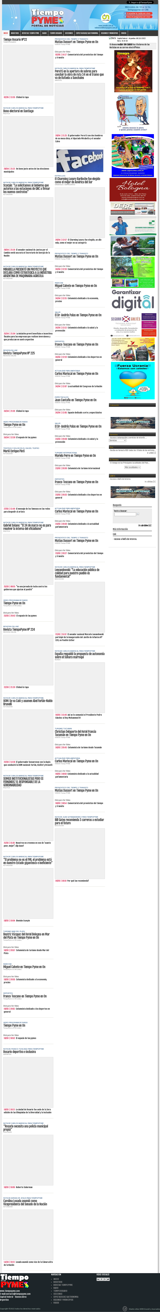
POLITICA (6, 113)
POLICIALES (7, 1132)
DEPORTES (7, 1054)
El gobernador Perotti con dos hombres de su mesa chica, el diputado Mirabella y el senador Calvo (79, 138)
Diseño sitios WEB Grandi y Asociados (144, 1309)
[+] (154, 482)
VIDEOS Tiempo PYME (62, 44)
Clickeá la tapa (22, 97)
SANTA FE (58, 80)
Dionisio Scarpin (23, 920)
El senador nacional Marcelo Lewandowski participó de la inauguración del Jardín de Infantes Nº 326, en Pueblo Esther (79, 637)
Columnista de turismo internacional (84, 468)
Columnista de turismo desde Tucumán (85, 747)
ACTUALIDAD (8, 194)
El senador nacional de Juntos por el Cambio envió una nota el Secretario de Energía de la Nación (27, 253)
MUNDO (57, 660)
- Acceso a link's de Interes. (125, 539)
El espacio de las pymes (26, 437)
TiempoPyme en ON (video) (12, 427)
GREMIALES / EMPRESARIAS (65, 184)
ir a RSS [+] (151, 453)
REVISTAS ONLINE (9, 356)
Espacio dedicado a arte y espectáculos (85, 412)
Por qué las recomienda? (78, 881)
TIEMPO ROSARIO (9, 42)
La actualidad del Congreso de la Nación (85, 386)
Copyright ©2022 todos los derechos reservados (20, 1309)
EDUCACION (59, 579)
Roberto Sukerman (24, 1187)
